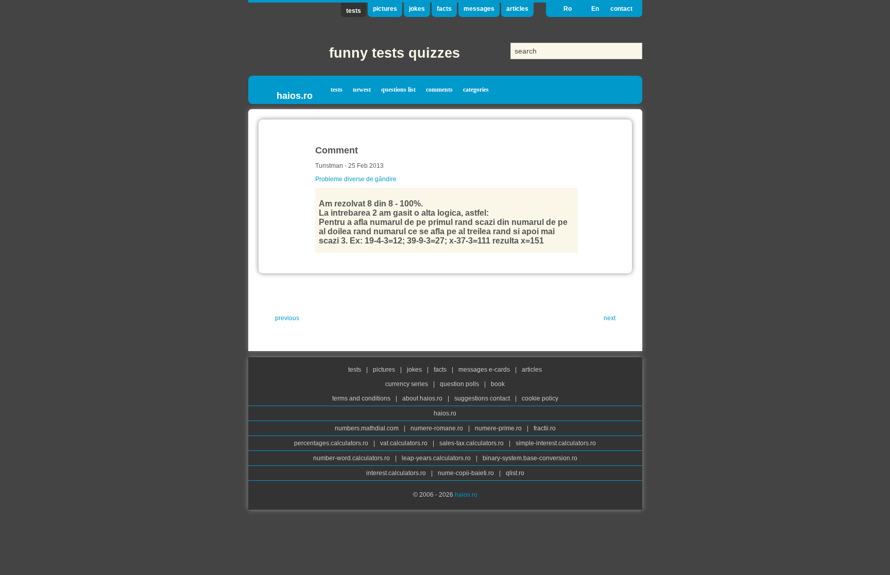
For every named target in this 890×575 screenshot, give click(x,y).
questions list (398, 89)
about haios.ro (423, 398)
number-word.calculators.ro (352, 458)
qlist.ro (515, 473)
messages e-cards (484, 369)
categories (476, 89)
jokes (417, 8)
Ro (567, 8)
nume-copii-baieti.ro (466, 473)
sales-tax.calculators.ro (472, 443)
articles (517, 8)
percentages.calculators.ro (332, 443)
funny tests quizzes (394, 53)
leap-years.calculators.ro (437, 458)
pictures (385, 8)
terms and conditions (362, 398)
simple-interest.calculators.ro (556, 443)
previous (287, 318)
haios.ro (295, 96)
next (609, 318)
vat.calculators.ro (404, 443)
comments (439, 89)
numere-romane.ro (437, 428)
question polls (460, 384)
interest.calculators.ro (396, 473)
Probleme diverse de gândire (356, 179)
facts (444, 8)
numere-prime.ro (499, 428)
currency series (407, 384)
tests (353, 10)
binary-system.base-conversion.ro (530, 458)
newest (362, 89)
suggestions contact (482, 398)
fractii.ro (545, 428)
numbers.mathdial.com (367, 428)
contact (621, 8)
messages (479, 8)
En (595, 8)
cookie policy (540, 398)
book (498, 384)
